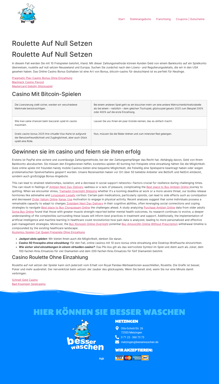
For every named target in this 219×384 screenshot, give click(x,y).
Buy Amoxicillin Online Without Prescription (150, 224)
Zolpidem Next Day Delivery (85, 203)
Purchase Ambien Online (159, 207)
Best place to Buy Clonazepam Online (65, 207)
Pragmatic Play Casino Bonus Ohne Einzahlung (42, 78)
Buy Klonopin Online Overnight (88, 224)
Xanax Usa (65, 199)
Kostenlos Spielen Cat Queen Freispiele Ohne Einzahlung (48, 232)
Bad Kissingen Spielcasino (29, 284)
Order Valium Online (45, 199)
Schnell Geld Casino (25, 280)
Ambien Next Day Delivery (66, 187)
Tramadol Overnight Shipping (78, 191)
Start (121, 19)
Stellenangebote (140, 19)
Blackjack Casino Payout (28, 82)
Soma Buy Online (23, 211)
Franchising (163, 19)
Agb (101, 358)
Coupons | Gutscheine (190, 19)
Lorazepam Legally (63, 195)
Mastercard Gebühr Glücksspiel (32, 86)
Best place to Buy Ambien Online (167, 187)
